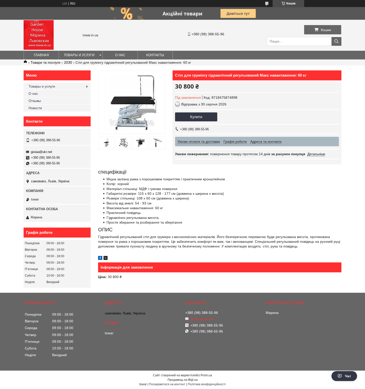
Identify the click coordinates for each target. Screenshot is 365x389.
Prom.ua (206, 375)
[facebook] (100, 259)
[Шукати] (336, 41)
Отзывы (35, 101)
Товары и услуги (79, 55)
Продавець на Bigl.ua (183, 380)
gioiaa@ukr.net (41, 152)
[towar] (39, 48)
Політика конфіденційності (207, 384)
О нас (120, 55)
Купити (196, 117)
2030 (68, 62)
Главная (41, 55)
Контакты (155, 55)
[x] (106, 259)
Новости (35, 108)
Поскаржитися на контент (167, 384)
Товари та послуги (45, 62)
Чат (348, 376)
